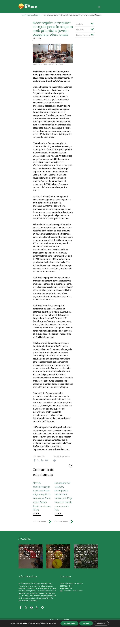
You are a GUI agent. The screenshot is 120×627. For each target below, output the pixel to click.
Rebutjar (86, 623)
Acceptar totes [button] (69, 623)
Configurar (101, 623)
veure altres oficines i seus (73, 591)
